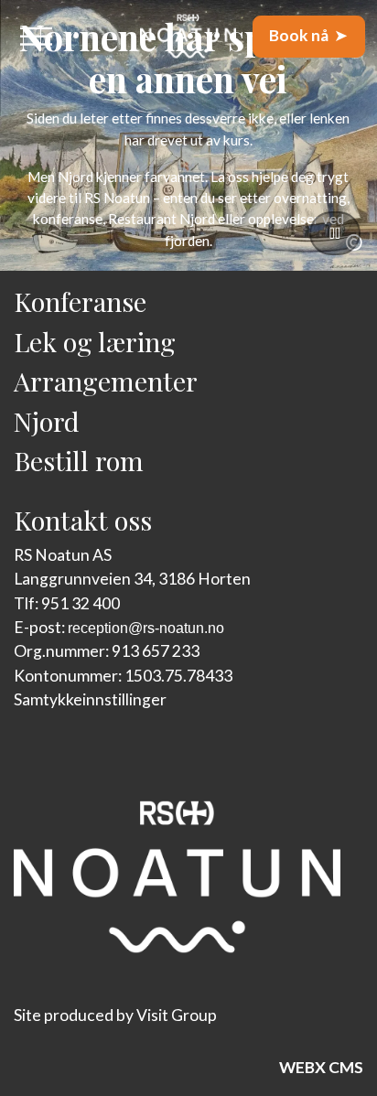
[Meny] (36, 36)
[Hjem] (188, 36)
